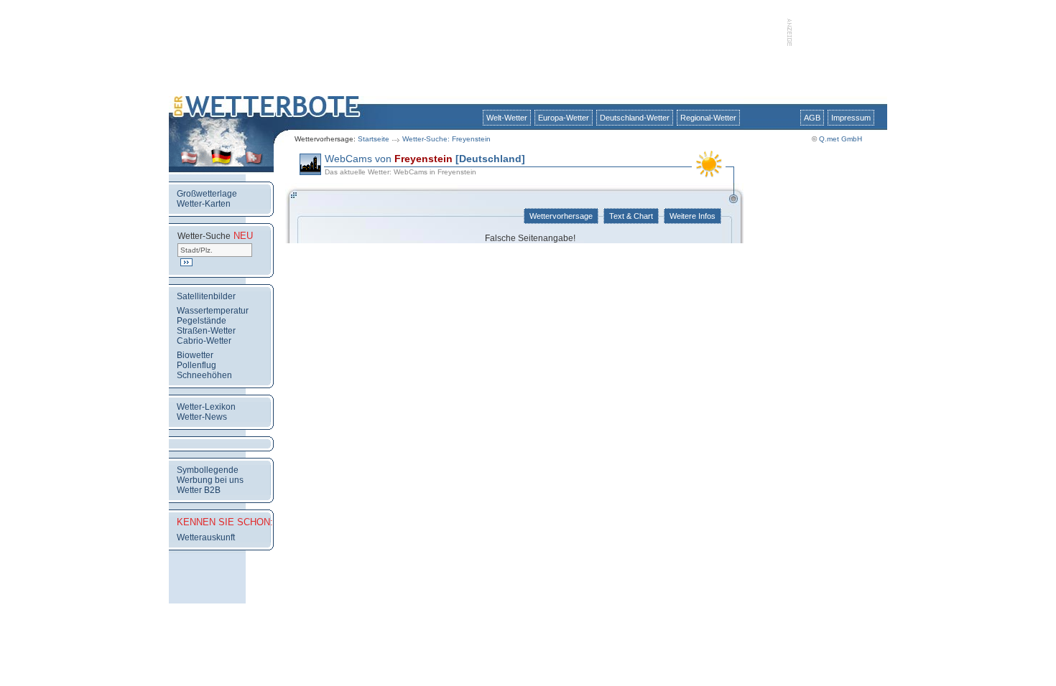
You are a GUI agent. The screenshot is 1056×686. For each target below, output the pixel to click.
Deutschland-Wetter (635, 117)
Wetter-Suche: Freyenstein (446, 139)
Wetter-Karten (204, 204)
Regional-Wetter (708, 117)
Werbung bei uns (210, 480)
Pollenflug (196, 365)
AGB (812, 117)
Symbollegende (207, 470)
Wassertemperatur (213, 311)
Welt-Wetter (506, 117)
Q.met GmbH (840, 139)
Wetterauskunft (206, 537)
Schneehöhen (204, 375)
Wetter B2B (199, 490)
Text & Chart (631, 216)
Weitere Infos (692, 216)
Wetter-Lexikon (206, 407)
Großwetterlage (207, 194)
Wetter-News (202, 417)
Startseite (373, 139)
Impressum (851, 117)
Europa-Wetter (563, 117)
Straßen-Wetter (206, 331)
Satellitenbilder (206, 296)
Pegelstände (201, 321)
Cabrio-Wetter (204, 341)
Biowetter (195, 355)
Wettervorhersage (561, 216)
